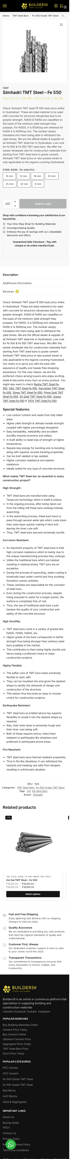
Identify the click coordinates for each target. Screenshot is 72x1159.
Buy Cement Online (14, 1034)
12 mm (23, 176)
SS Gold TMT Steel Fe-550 (36, 396)
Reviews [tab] (10, 291)
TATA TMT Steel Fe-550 (42, 400)
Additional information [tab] (17, 283)
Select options (32, 894)
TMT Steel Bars (20, 15)
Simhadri (38, 794)
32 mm (24, 183)
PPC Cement (10, 1067)
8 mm (38, 183)
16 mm (37, 176)
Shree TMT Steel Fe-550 (27, 392)
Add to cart (43, 204)
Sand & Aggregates (15, 1101)
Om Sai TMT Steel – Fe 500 (21, 880)
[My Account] (56, 5)
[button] (62, 6)
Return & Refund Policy (16, 1144)
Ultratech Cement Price (17, 1039)
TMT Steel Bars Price (15, 1048)
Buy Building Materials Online (20, 1024)
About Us (8, 1117)
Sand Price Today (13, 1053)
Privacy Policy (11, 1138)
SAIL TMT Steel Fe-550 (23, 388)
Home (6, 15)
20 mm (52, 176)
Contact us (9, 1133)
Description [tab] (10, 274)
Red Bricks (9, 1090)
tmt (28, 791)
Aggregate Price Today (17, 1043)
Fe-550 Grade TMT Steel (45, 15)
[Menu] (8, 6)
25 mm (9, 183)
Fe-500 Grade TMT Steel (38, 876)
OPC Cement (10, 1073)
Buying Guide (11, 1122)
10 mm (9, 176)
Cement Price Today (15, 1029)
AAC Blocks (10, 1096)
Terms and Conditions (16, 1150)
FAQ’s (6, 1127)
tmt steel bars (39, 791)
